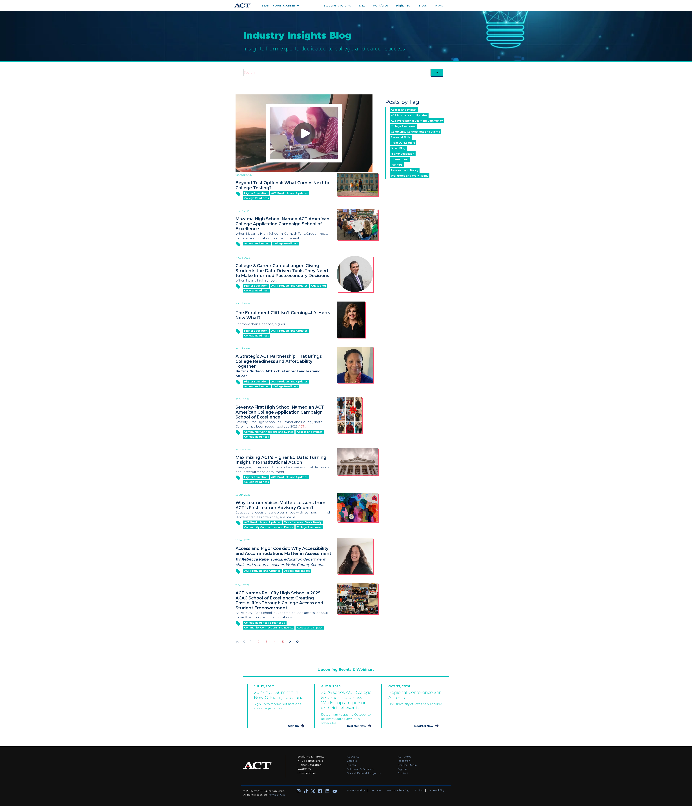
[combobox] (337, 72)
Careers (352, 760)
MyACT (440, 5)
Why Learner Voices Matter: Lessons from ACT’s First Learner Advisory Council (280, 505)
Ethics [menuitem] (419, 790)
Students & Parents (337, 5)
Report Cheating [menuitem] (398, 790)
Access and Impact (257, 243)
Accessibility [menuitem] (436, 790)
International (399, 159)
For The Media (407, 765)
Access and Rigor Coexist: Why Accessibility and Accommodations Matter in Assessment (283, 551)
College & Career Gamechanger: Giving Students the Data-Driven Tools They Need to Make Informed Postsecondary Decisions (282, 270)
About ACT (354, 756)
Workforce (380, 5)
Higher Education (256, 193)
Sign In (402, 769)
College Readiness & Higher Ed (264, 622)
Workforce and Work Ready (302, 522)
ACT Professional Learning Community (417, 120)
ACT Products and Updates (289, 193)
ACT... (302, 426)
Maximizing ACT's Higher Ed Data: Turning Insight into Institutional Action (281, 460)
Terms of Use (276, 794)
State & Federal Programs (364, 773)
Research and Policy (404, 170)
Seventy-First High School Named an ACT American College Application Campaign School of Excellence (280, 412)
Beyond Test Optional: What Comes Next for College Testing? (283, 185)
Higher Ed (403, 5)
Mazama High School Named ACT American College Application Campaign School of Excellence (282, 223)
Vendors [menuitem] (376, 790)
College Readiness (256, 198)
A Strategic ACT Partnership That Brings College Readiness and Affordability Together (279, 361)
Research (404, 760)
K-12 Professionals (310, 760)
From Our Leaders (403, 142)
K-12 (362, 5)
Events (351, 765)
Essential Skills (401, 137)
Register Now (356, 726)
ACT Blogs (404, 756)
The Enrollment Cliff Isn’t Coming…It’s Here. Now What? (283, 315)
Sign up (293, 726)
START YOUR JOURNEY (279, 5)
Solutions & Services (360, 769)
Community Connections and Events (268, 431)
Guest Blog (318, 285)
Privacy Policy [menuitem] (356, 790)
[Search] (437, 72)
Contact (403, 773)
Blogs (422, 5)
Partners (396, 164)
